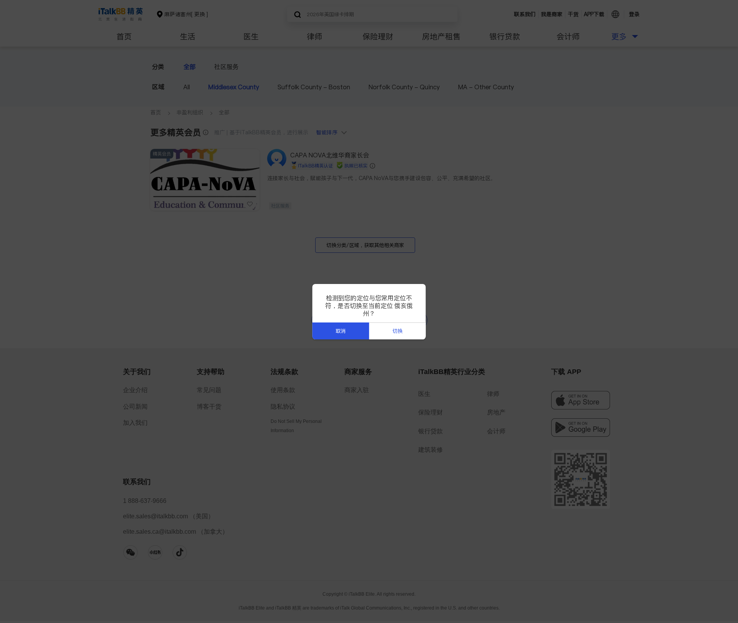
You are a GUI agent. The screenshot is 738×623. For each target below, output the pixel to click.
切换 (397, 331)
